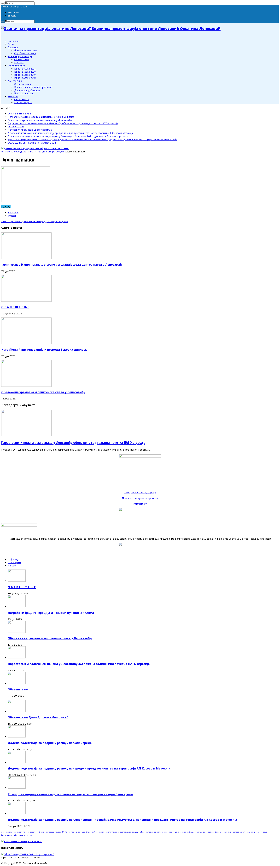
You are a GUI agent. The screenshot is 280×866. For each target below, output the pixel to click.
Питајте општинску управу (140, 492)
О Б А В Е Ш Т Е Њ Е (19, 113)
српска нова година (170, 832)
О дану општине (23, 84)
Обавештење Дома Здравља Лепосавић (38, 717)
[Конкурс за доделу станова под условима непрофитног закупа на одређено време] (17, 787)
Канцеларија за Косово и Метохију (16, 835)
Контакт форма (23, 102)
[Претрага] (2, 3)
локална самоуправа (20, 832)
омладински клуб (153, 832)
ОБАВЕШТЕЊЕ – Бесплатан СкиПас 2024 (32, 142)
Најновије (13, 559)
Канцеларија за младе (20, 56)
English (12, 15)
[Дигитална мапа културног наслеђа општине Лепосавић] (35, 148)
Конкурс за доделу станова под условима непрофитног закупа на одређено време (70, 794)
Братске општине (24, 93)
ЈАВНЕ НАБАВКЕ (16, 65)
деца (265, 832)
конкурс (81, 832)
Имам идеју (140, 503)
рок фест (258, 832)
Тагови (12, 565)
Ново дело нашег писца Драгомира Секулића (39, 151)
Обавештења (21, 59)
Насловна (13, 41)
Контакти (13, 12)
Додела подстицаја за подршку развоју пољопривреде (50, 743)
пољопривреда (47, 832)
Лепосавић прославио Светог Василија (30, 129)
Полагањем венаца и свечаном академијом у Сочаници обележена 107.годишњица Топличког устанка (68, 136)
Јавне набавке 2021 (25, 68)
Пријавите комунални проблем (140, 498)
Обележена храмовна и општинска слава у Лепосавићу (40, 120)
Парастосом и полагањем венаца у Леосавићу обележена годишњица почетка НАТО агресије (63, 123)
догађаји (141, 832)
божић (218, 832)
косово (183, 832)
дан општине (208, 832)
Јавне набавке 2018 (25, 77)
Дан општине (15, 80)
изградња (237, 832)
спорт (107, 832)
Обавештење (16, 126)
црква (251, 832)
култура (113, 832)
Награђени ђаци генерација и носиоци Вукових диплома (41, 116)
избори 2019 (60, 832)
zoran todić (35, 832)
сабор (245, 832)
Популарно (14, 562)
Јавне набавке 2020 (25, 71)
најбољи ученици (194, 832)
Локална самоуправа (25, 50)
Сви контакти (21, 99)
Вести (11, 44)
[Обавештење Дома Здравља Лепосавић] (17, 711)
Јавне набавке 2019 (25, 74)
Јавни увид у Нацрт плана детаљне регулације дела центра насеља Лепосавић (61, 264)
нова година (71, 832)
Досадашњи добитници (27, 90)
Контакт (18, 62)
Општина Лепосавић (95, 832)
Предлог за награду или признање (33, 87)
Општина (13, 47)
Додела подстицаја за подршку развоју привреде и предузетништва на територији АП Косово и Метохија (71, 132)
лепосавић (6, 832)
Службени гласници (25, 53)
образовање (227, 832)
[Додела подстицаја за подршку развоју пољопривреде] (17, 736)
